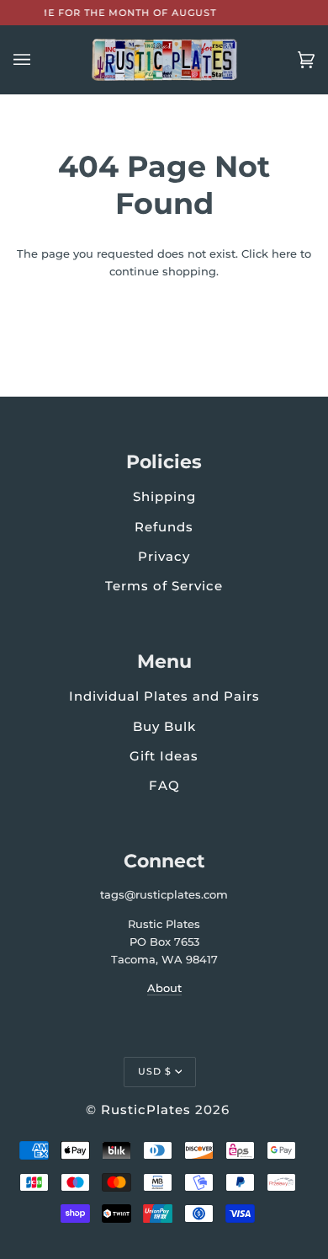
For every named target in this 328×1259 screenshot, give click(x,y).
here (284, 253)
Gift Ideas (164, 756)
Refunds (164, 527)
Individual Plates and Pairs (164, 696)
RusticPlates (146, 1110)
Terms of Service (164, 586)
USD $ (155, 1071)
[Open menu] (38, 59)
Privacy (164, 556)
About (164, 988)
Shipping (164, 496)
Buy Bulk (164, 726)
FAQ (164, 785)
